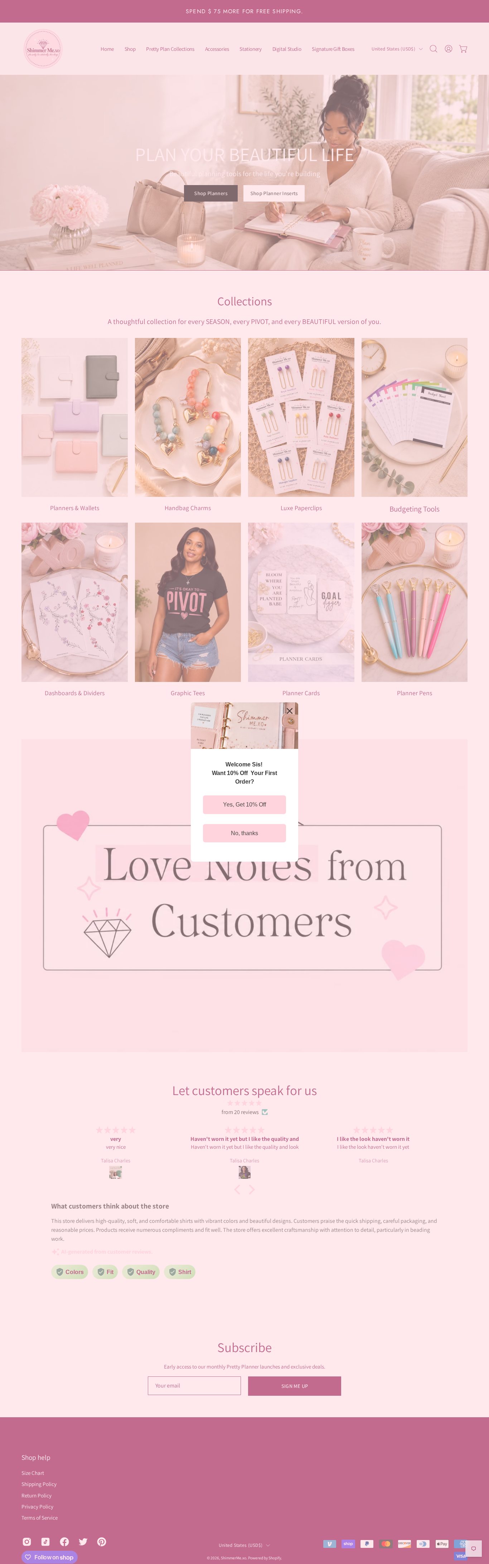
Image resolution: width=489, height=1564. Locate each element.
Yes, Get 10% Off (244, 805)
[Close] (289, 711)
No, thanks (244, 833)
